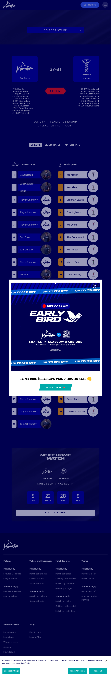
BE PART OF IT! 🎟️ (56, 387)
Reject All (98, 671)
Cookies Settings (11, 671)
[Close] (106, 660)
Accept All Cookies (77, 671)
